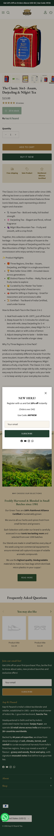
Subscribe (26, 433)
